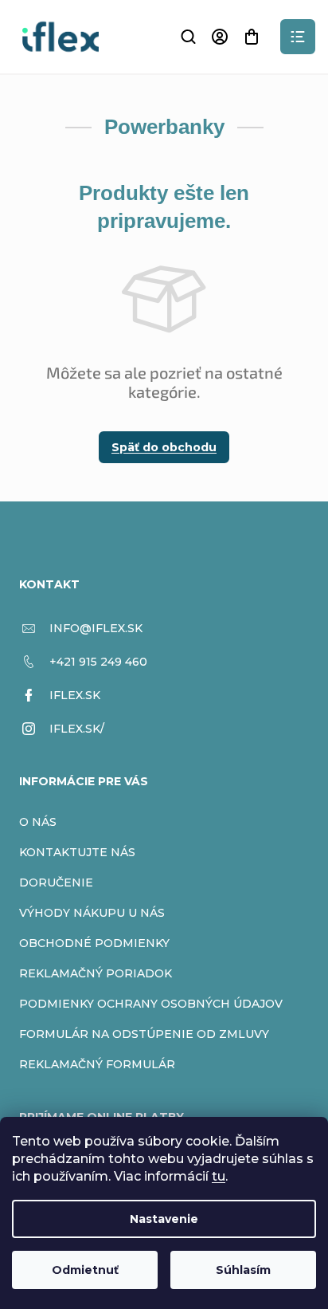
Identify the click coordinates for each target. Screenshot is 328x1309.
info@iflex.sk (96, 628)
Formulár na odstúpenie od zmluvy (144, 1034)
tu (218, 1176)
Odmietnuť (85, 1270)
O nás (38, 822)
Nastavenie (164, 1219)
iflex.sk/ (76, 728)
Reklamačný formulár (97, 1064)
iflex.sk (74, 695)
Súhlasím (243, 1270)
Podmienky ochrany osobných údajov (151, 1003)
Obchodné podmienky (94, 943)
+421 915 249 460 (98, 661)
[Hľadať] (188, 37)
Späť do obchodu (164, 447)
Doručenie (56, 882)
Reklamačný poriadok (95, 973)
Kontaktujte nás (77, 852)
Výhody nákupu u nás (92, 913)
